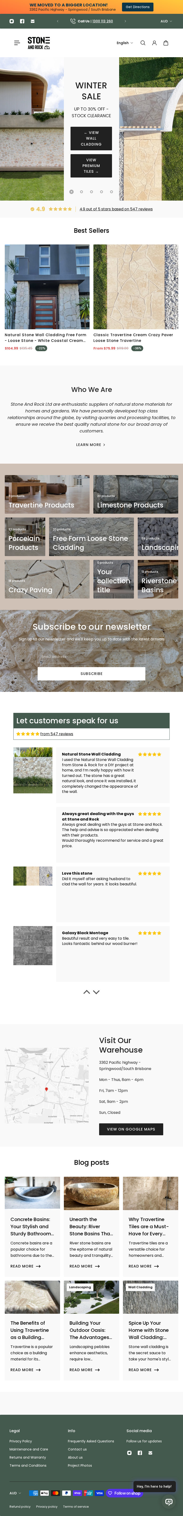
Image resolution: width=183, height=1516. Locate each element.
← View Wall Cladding (91, 138)
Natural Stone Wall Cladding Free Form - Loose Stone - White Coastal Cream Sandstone (45, 338)
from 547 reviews (56, 734)
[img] (27, 734)
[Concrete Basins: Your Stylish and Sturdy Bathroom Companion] (32, 1227)
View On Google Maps (131, 1129)
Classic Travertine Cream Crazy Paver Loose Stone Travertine (133, 337)
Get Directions (138, 7)
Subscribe (92, 673)
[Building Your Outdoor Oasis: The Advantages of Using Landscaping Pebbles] (91, 1330)
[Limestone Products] (135, 494)
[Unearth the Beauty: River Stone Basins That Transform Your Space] (91, 1227)
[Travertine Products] (47, 494)
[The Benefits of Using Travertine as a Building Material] (32, 1330)
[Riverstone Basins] (158, 579)
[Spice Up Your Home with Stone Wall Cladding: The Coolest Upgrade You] (150, 1330)
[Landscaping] (158, 536)
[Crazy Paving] (47, 579)
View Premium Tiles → (91, 165)
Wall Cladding (140, 1287)
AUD (164, 21)
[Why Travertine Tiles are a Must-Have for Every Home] (150, 1227)
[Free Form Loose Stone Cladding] (91, 536)
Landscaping (80, 1287)
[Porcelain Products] (25, 536)
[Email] (32, 21)
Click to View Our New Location (94, 21)
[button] (86, 993)
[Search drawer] (143, 43)
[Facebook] (22, 21)
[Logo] (39, 43)
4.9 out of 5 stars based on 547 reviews (116, 209)
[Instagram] (11, 21)
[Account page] (154, 43)
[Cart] (166, 43)
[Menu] (17, 43)
